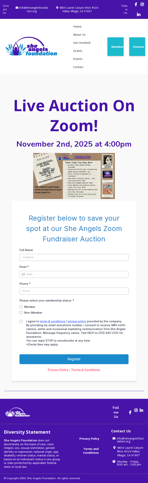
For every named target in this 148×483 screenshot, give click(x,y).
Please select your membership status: (46, 300)
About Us (79, 34)
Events (77, 59)
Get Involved (81, 43)
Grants (77, 51)
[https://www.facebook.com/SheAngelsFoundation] (136, 4)
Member (29, 306)
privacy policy (77, 321)
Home (77, 26)
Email (24, 266)
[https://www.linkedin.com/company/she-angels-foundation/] (139, 15)
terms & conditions (52, 321)
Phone (24, 283)
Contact (78, 67)
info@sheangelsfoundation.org (33, 9)
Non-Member (33, 312)
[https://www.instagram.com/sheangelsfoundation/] (142, 6)
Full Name (26, 250)
